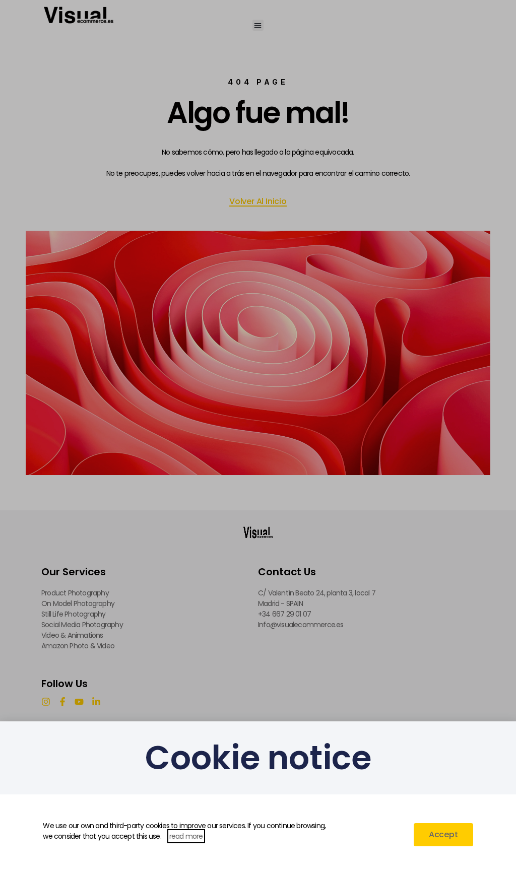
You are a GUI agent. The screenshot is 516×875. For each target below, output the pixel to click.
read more (186, 836)
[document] (258, 437)
